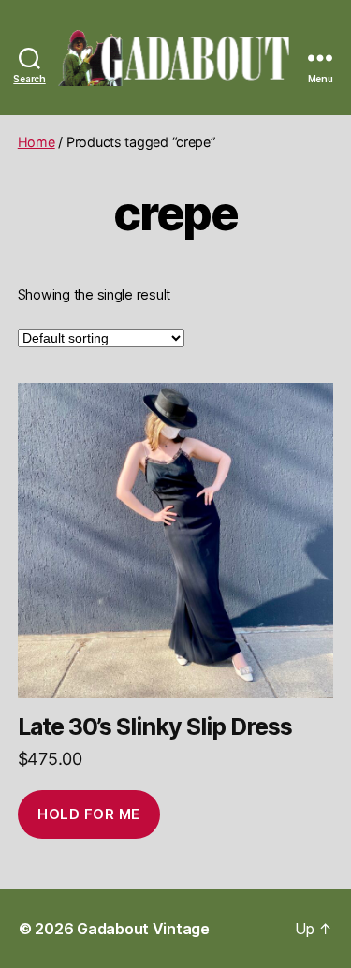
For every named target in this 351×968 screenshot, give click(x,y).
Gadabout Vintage (143, 928)
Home (36, 142)
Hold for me (88, 814)
